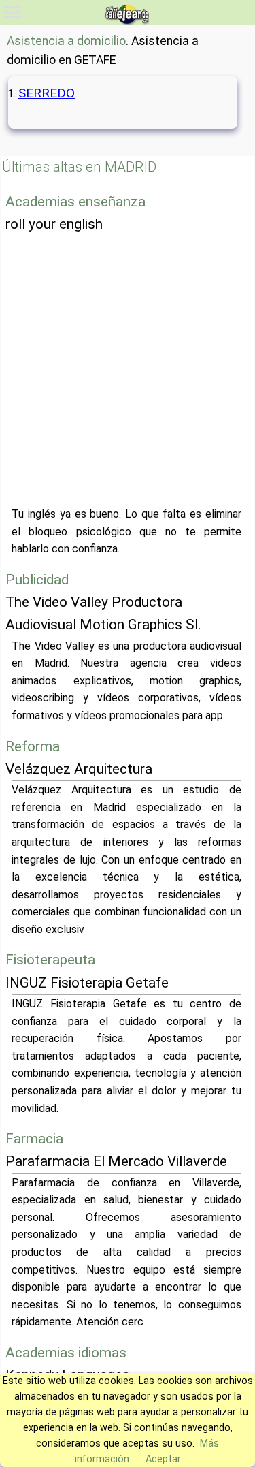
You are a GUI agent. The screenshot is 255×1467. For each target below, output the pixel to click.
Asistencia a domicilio (66, 41)
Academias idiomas (65, 1352)
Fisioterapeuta (50, 959)
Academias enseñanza (75, 201)
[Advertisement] (127, 371)
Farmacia (34, 1139)
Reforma (32, 746)
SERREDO (46, 93)
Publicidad (37, 579)
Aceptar (163, 1459)
